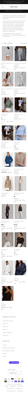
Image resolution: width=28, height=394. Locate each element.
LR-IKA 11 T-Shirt (4, 249)
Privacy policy (20, 386)
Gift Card (5, 353)
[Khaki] (3, 224)
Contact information (11, 391)
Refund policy (13, 386)
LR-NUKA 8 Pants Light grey (20, 88)
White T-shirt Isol (4, 142)
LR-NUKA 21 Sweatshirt (19, 221)
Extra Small (3, 68)
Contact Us (5, 329)
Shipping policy (19, 388)
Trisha (2, 303)
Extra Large (6, 148)
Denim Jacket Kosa (5, 169)
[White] (15, 196)
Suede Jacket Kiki (4, 193)
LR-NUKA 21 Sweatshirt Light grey (7, 89)
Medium (11, 68)
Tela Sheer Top (17, 249)
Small (8, 68)
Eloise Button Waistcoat (19, 169)
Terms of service (10, 388)
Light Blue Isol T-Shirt (18, 114)
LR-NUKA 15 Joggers (5, 221)
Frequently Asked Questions (9, 347)
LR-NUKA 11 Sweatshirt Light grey (7, 64)
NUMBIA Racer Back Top (19, 193)
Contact (4, 356)
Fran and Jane (13, 384)
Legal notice (20, 391)
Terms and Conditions (7, 332)
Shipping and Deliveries (8, 320)
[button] (2, 7)
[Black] (14, 196)
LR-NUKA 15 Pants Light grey (20, 63)
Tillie (2, 277)
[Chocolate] (1, 224)
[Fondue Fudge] (2, 252)
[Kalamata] (1, 252)
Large (15, 69)
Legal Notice (5, 326)
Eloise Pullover (17, 142)
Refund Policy (6, 323)
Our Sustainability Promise (8, 350)
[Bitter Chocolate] (15, 252)
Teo (15, 277)
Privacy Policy (6, 335)
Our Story (5, 345)
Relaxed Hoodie (4, 114)
